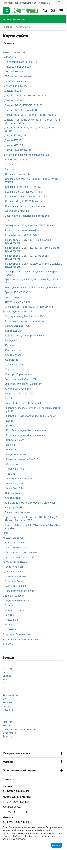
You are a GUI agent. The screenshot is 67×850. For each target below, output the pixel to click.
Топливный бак (14, 364)
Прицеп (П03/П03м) (16, 292)
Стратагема (10, 732)
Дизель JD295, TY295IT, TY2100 (23, 105)
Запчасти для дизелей (16, 85)
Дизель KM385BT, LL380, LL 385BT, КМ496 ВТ (32, 114)
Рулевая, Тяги (13, 350)
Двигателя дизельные (16, 81)
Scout (6, 672)
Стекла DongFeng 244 (18, 388)
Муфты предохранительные (20, 552)
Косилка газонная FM (17, 174)
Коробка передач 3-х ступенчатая (26, 430)
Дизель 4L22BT (13, 90)
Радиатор (11, 449)
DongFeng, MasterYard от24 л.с (22, 378)
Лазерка (8, 709)
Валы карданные (14, 542)
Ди (4, 698)
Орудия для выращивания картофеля (26, 215)
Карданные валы (13, 537)
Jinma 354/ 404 (14, 483)
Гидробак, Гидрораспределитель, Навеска (31, 415)
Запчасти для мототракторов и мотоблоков (30, 502)
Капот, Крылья (13, 330)
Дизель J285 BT (13, 100)
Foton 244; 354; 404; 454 (19, 393)
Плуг (7, 220)
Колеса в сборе (13, 581)
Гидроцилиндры (14, 71)
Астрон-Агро (10, 695)
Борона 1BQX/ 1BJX (15, 159)
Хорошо (56, 845)
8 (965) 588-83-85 (16, 791)
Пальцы (9, 614)
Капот (9, 420)
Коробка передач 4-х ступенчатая (26, 435)
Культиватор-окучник (17, 210)
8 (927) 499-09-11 (16, 812)
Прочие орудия (13, 297)
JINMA (8, 398)
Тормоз (9, 369)
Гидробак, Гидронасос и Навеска (24, 321)
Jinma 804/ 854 (14, 488)
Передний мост (14, 340)
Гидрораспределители (17, 66)
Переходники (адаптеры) (19, 557)
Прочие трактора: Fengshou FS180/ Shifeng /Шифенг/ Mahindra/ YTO (30, 519)
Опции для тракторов (17, 512)
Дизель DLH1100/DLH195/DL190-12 (25, 95)
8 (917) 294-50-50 (16, 802)
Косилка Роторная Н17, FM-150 (23, 186)
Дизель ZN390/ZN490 (17, 149)
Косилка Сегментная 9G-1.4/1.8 (23, 191)
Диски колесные (14, 571)
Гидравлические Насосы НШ (21, 61)
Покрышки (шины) (15, 585)
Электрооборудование (18, 374)
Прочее (9, 345)
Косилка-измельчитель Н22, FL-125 (26, 196)
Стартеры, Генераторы (16, 634)
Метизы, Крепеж (14, 610)
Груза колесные (13, 566)
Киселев (8, 702)
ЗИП (5, 532)
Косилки (9, 169)
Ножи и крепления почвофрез (23, 230)
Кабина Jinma (13, 492)
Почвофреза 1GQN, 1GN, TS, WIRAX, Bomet (29, 225)
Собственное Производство (19, 729)
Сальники (10, 629)
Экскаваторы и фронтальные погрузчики (28, 306)
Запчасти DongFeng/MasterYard (23, 383)
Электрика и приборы (19, 478)
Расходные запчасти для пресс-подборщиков (32, 287)
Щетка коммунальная (17, 301)
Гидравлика (10, 56)
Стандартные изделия (16, 600)
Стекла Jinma (13, 497)
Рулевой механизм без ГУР (22, 459)
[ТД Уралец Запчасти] (25, 10)
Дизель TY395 (12, 140)
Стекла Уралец (14, 354)
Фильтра (8, 643)
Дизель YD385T (13, 145)
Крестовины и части (16, 547)
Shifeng (7, 675)
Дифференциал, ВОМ (17, 325)
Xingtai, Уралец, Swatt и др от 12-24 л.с (27, 316)
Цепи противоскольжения (19, 590)
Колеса (10, 425)
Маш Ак (7, 721)
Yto (5, 679)
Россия (7, 725)
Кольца (8, 605)
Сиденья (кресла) (13, 595)
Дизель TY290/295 (15, 135)
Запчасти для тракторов (17, 311)
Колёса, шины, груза (15, 561)
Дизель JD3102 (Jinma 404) (20, 109)
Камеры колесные (15, 576)
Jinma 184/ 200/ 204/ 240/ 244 (23, 403)
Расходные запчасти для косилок (25, 206)
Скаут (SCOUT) (14, 507)
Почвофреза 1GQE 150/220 (21, 235)
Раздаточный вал (16, 454)
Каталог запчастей (14, 52)
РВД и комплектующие (18, 76)
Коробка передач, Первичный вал (25, 335)
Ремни (8, 624)
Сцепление (11, 359)
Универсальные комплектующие (22, 639)
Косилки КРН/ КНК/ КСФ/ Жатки (23, 201)
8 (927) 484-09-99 (16, 822)
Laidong (7, 668)
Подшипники (11, 619)
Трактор (8, 736)
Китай (6, 705)
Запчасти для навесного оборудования (26, 154)
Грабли (8, 164)
